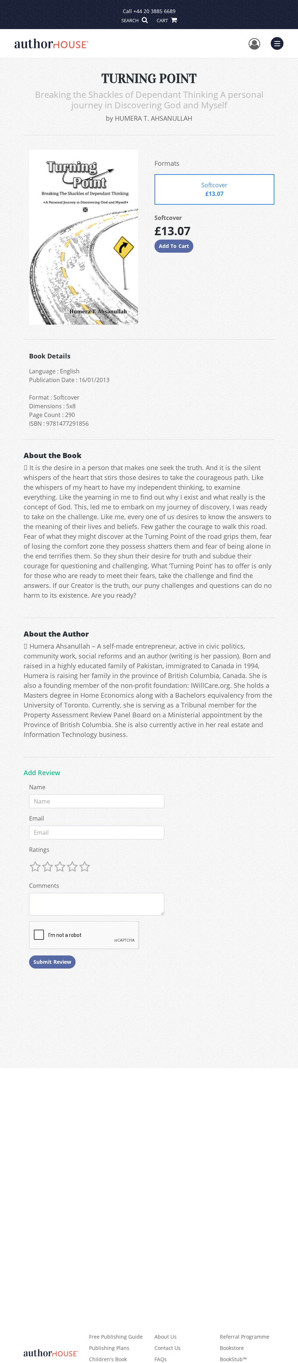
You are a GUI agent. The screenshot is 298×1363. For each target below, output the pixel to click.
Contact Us (167, 1347)
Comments (44, 886)
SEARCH (130, 20)
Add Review (42, 773)
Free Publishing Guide (116, 1336)
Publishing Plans (109, 1347)
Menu (279, 42)
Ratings (39, 850)
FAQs (160, 1359)
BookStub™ (233, 1359)
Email (36, 818)
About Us (165, 1336)
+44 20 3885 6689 (154, 11)
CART (163, 20)
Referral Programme (244, 1336)
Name (37, 787)
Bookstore (232, 1347)
